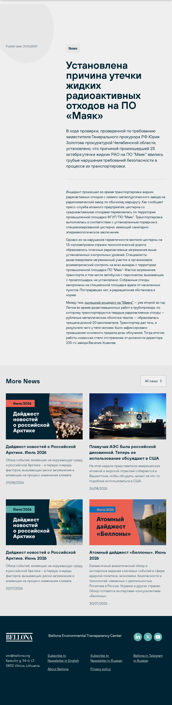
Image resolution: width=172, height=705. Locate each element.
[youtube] (158, 637)
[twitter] (148, 637)
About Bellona (58, 669)
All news (151, 381)
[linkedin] (138, 637)
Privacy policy (100, 669)
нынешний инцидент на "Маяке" (109, 302)
